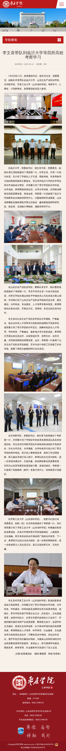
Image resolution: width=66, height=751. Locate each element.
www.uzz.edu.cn (30, 744)
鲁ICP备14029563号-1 (45, 744)
